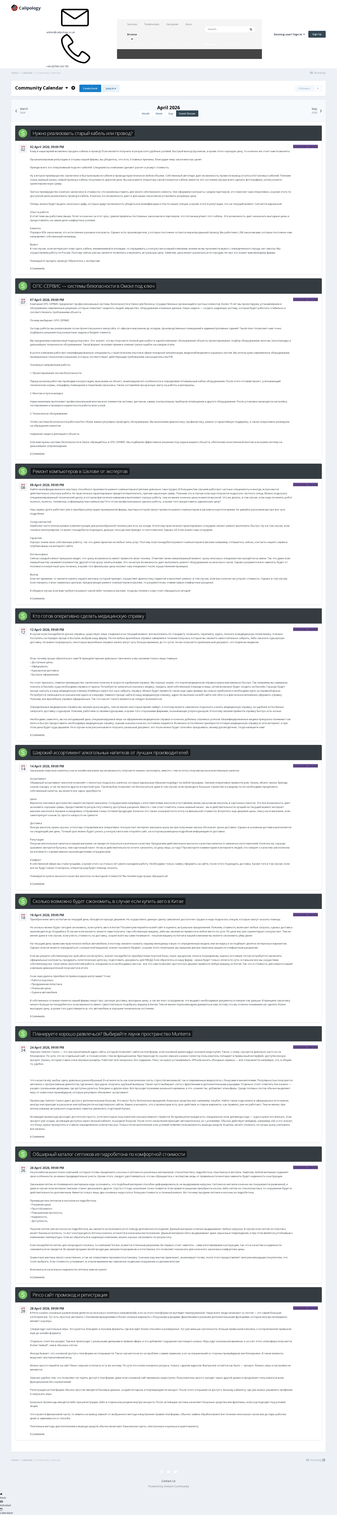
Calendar (209, 44)
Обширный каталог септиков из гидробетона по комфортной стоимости (109, 1154)
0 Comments (37, 268)
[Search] (251, 29)
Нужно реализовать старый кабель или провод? (82, 133)
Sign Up (317, 34)
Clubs (127, 44)
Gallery (171, 44)
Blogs (157, 44)
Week (159, 113)
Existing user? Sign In (288, 34)
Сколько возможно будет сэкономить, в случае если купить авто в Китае (108, 901)
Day (170, 113)
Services (132, 24)
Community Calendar (40, 87)
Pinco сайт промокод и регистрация (70, 1294)
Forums (142, 44)
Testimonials (151, 24)
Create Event (90, 88)
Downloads (189, 44)
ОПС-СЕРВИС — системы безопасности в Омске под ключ (93, 286)
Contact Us (168, 1481)
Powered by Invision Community (168, 1486)
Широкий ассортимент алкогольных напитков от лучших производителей (110, 752)
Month (146, 113)
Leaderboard (230, 44)
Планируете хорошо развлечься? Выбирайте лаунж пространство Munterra (111, 1033)
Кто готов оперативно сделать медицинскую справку (88, 616)
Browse (132, 34)
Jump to (110, 88)
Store (188, 24)
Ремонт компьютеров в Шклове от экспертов (80, 471)
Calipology (26, 8)
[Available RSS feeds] (324, 1460)
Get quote (172, 24)
